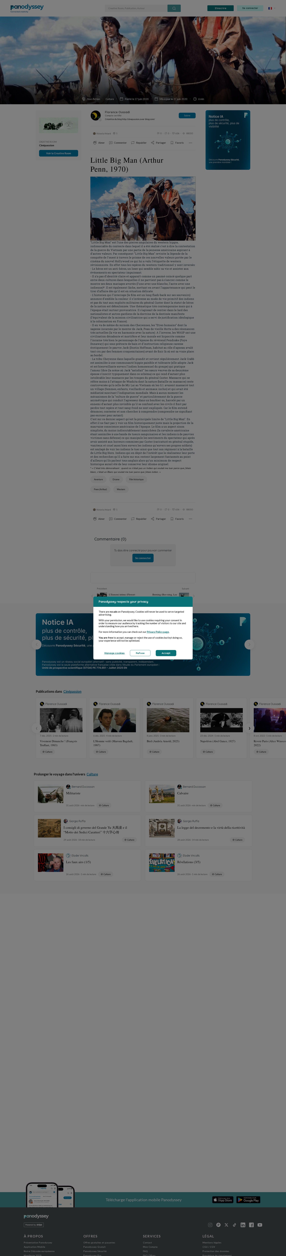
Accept (166, 653)
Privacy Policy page (158, 631)
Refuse (140, 653)
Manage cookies (114, 653)
